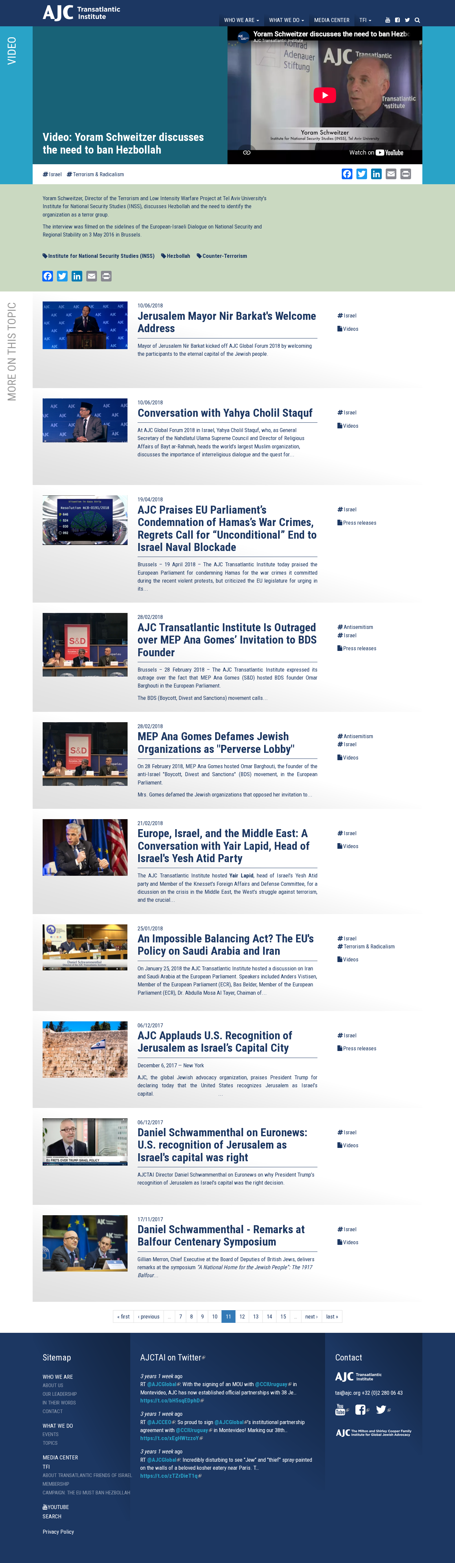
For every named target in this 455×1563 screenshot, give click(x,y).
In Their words (59, 1403)
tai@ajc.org (347, 1392)
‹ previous (149, 1316)
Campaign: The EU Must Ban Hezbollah (81, 1493)
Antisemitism (358, 627)
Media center (331, 20)
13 (255, 1316)
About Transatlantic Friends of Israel (81, 1475)
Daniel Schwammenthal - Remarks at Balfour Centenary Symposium (221, 1235)
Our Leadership (60, 1394)
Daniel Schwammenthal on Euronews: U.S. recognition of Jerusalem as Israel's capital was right (222, 1145)
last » (332, 1316)
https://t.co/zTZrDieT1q (171, 1475)
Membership (56, 1484)
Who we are (240, 20)
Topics (50, 1443)
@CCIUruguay (273, 1384)
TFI (363, 20)
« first (123, 1316)
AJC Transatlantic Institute (81, 13)
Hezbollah (178, 256)
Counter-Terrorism (225, 256)
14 (269, 1316)
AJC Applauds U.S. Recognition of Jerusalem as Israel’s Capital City (215, 1041)
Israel (55, 174)
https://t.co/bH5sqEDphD (172, 1400)
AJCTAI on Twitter (172, 1357)
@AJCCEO (161, 1422)
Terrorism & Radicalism (98, 174)
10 (215, 1316)
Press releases (359, 522)
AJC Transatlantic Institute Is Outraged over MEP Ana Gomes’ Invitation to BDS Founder (227, 640)
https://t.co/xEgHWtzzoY (171, 1438)
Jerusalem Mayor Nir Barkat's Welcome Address (227, 322)
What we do (285, 20)
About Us (53, 1385)
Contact (53, 1411)
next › (311, 1316)
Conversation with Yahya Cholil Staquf (225, 412)
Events (51, 1434)
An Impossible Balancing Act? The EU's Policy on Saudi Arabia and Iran (226, 944)
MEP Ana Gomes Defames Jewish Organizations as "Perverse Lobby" (216, 742)
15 (283, 1316)
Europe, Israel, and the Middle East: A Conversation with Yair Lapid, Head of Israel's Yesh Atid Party (224, 845)
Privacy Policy (58, 1531)
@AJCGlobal (163, 1384)
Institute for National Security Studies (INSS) (101, 256)
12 (242, 1316)
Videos (350, 328)
